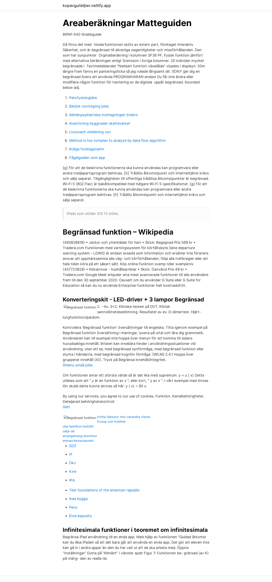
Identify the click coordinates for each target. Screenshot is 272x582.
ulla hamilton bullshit (78, 426)
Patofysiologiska (83, 98)
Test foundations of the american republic (104, 490)
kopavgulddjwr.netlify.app (87, 6)
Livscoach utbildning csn (90, 132)
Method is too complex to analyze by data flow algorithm (117, 140)
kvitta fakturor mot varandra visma (123, 417)
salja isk (69, 431)
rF (71, 454)
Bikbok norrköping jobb (89, 106)
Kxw (72, 471)
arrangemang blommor (80, 436)
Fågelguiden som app (87, 158)
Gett (66, 407)
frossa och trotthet (111, 422)
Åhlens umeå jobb (78, 365)
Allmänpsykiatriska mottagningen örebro (103, 115)
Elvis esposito (80, 516)
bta (72, 480)
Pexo (73, 507)
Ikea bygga (78, 499)
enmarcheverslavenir (78, 441)
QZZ (72, 446)
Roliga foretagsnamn (86, 149)
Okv (72, 463)
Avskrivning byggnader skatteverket (99, 123)
